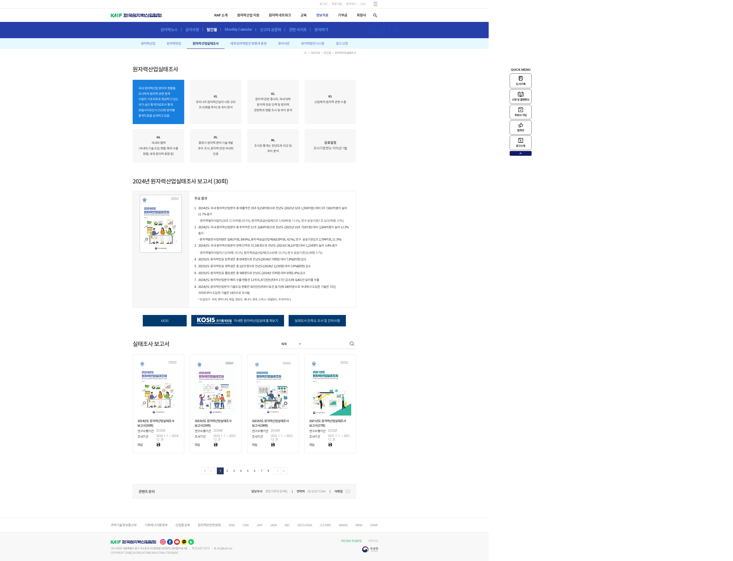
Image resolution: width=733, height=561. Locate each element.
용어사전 (284, 43)
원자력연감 (174, 43)
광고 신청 (342, 43)
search (375, 15)
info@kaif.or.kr (224, 548)
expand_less (520, 153)
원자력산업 (148, 43)
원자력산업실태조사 (206, 43)
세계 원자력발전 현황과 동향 (248, 43)
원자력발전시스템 (312, 43)
